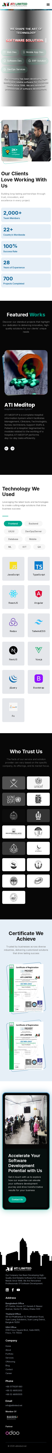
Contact (9, 1369)
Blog (8, 1365)
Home (8, 1346)
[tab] (13, 523)
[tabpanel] (26, 639)
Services (10, 1358)
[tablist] (26, 535)
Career (9, 1373)
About (8, 1350)
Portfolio (9, 1354)
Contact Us (17, 1199)
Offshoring (10, 1361)
